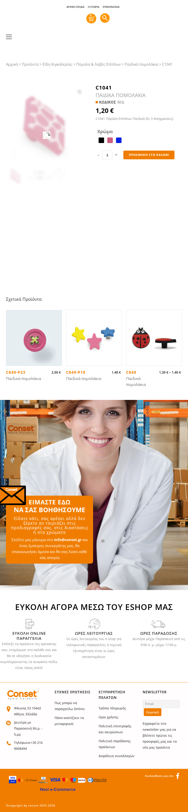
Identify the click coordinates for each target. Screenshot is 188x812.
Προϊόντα (30, 64)
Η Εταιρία (93, 6)
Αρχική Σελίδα (75, 6)
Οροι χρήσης (108, 717)
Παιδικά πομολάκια (141, 64)
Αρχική (12, 64)
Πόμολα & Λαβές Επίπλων (98, 64)
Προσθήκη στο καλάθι (149, 155)
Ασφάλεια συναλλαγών (116, 756)
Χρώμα (105, 132)
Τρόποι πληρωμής (112, 708)
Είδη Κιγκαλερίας (57, 64)
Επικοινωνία (111, 6)
